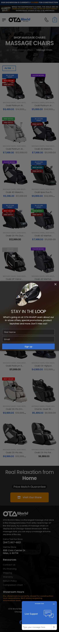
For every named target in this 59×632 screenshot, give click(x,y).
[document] (29, 316)
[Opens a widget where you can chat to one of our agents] (39, 615)
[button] (55, 284)
